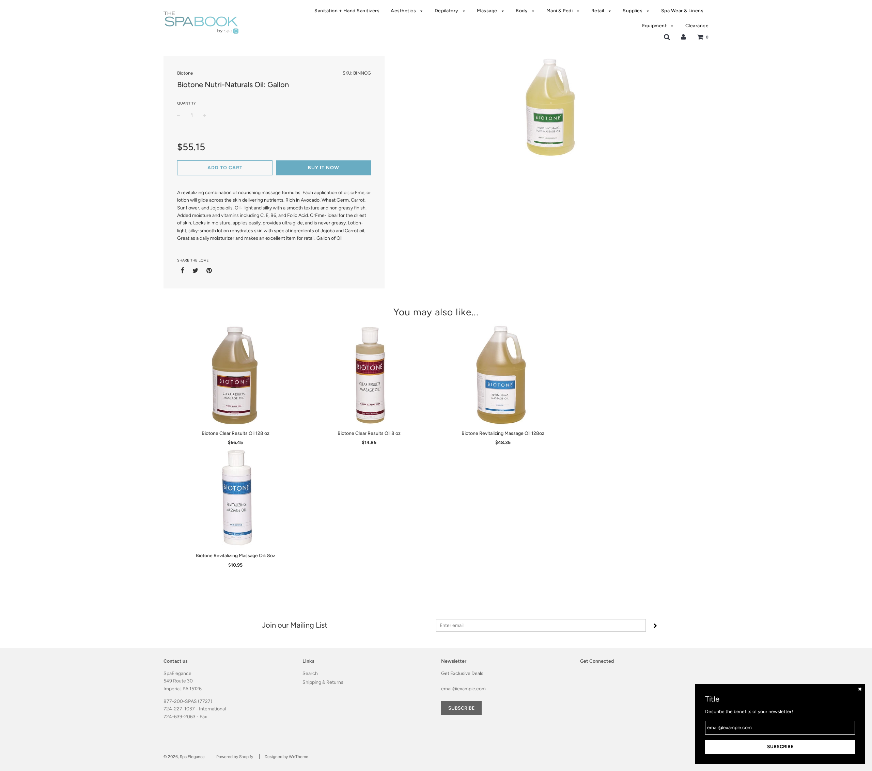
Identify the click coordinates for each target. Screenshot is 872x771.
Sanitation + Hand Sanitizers (346, 11)
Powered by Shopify (234, 756)
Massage (487, 11)
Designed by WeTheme (286, 756)
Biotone (185, 73)
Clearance (697, 26)
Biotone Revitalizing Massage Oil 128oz (503, 433)
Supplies (633, 11)
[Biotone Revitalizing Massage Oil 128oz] (503, 375)
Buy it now (323, 168)
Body (522, 11)
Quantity (186, 103)
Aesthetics (404, 11)
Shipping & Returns (322, 682)
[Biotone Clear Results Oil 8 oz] (369, 375)
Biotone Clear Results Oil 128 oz (235, 433)
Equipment (655, 26)
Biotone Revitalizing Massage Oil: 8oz (235, 555)
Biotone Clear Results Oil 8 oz (369, 433)
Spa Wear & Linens (682, 11)
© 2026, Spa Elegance (184, 756)
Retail (598, 11)
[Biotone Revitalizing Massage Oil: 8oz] (235, 497)
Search (310, 673)
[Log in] (683, 37)
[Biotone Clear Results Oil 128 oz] (235, 375)
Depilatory (447, 11)
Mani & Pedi (560, 11)
